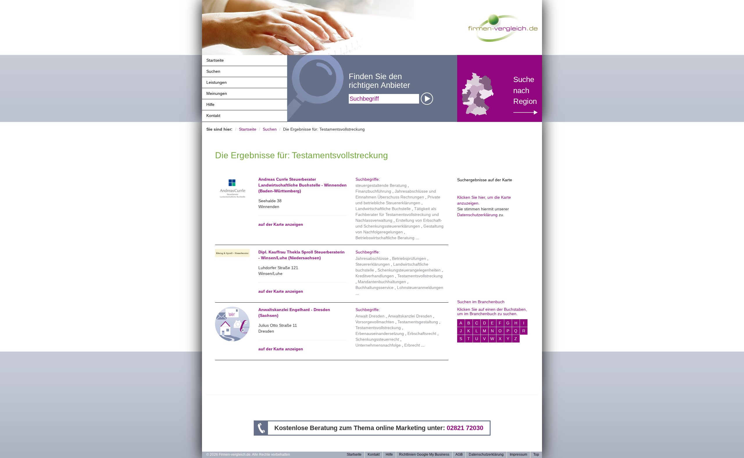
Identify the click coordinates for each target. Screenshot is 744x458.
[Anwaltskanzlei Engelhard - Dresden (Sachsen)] (232, 323)
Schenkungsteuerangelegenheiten (409, 270)
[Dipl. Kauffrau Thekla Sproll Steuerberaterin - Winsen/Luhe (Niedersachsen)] (232, 253)
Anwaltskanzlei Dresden (410, 316)
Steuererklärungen (372, 264)
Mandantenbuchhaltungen (382, 281)
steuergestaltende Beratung (381, 185)
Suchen (213, 71)
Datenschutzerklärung (477, 214)
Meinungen (216, 93)
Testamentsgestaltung (418, 321)
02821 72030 (465, 428)
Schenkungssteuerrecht (377, 339)
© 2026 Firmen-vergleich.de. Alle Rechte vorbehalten (248, 454)
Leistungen (216, 82)
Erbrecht (412, 345)
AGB (459, 454)
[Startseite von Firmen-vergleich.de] (503, 27)
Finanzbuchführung (373, 191)
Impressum (518, 454)
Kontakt (213, 115)
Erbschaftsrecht (421, 333)
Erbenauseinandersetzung (379, 333)
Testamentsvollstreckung (420, 276)
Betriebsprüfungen (409, 258)
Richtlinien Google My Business (424, 454)
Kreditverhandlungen (374, 276)
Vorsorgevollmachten (374, 321)
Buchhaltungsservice (374, 287)
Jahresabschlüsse (372, 258)
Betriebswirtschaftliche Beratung (384, 237)
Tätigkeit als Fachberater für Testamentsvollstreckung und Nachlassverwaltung (397, 214)
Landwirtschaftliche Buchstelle (383, 208)
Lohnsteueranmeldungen (420, 287)
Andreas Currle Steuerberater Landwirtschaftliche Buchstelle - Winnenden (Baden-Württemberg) (302, 185)
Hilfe (210, 104)
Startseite (215, 60)
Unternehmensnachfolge (378, 345)
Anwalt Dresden (369, 316)
